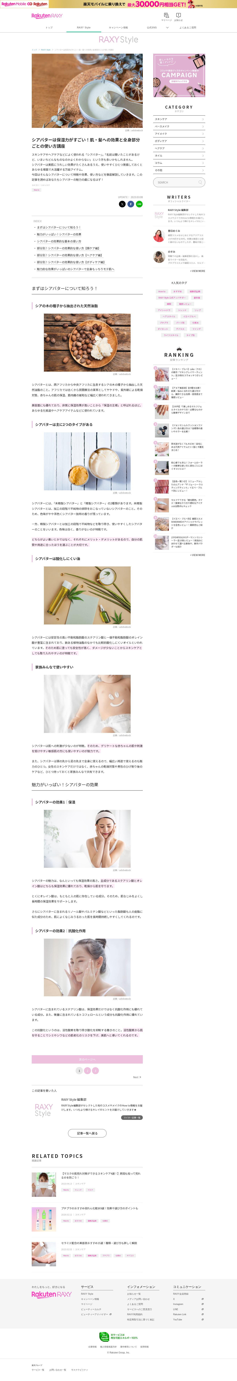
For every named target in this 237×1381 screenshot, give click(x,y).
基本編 (197, 297)
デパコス (130, 1255)
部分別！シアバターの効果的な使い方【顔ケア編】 (69, 248)
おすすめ (78, 1220)
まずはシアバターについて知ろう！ (59, 227)
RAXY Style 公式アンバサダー (172, 297)
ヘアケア (160, 148)
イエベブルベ (189, 316)
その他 (158, 170)
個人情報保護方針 (108, 1347)
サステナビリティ (79, 1370)
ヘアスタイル (169, 316)
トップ (49, 27)
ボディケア (161, 141)
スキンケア (45, 185)
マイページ (86, 1304)
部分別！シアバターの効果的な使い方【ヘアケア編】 (70, 255)
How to (36, 190)
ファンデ (196, 328)
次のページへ (87, 1059)
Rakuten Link (179, 1314)
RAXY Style (84, 27)
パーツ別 (180, 322)
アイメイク (161, 133)
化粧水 (105, 1220)
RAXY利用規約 (134, 1314)
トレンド (78, 1189)
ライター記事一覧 (132, 1117)
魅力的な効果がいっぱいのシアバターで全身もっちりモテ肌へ (75, 269)
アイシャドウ (164, 310)
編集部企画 (92, 1220)
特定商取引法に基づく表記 (140, 1319)
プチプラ (106, 1255)
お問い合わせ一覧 (57, 1370)
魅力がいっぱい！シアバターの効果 (59, 234)
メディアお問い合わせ (138, 1299)
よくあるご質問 (188, 27)
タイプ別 (190, 335)
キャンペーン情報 (118, 27)
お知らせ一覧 (134, 1294)
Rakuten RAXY (47, 16)
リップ (197, 310)
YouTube (177, 1319)
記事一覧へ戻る (87, 1133)
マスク (90, 1189)
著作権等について (128, 1347)
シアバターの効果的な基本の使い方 (59, 241)
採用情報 (144, 1347)
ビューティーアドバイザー (94, 1314)
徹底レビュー (185, 303)
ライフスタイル (171, 335)
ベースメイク (162, 126)
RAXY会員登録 (180, 1294)
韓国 (169, 303)
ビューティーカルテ (91, 1309)
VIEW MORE (197, 271)
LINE (175, 1309)
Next (137, 1077)
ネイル (158, 155)
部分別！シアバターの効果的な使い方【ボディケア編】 (71, 262)
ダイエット (163, 328)
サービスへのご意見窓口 (139, 1309)
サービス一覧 (38, 1370)
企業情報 (92, 1347)
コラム (158, 163)
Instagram (178, 1304)
